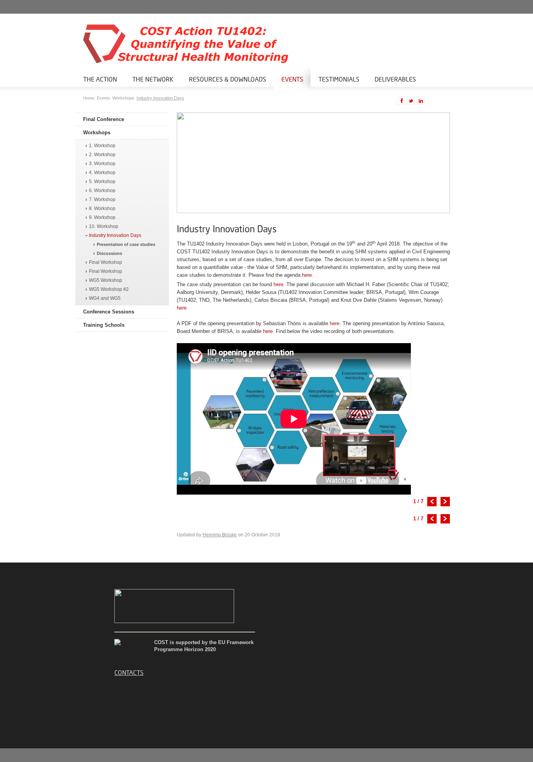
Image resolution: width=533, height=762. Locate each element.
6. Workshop (102, 190)
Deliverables (395, 79)
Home (89, 98)
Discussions (109, 253)
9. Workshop (102, 217)
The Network (153, 79)
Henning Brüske (220, 535)
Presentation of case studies (126, 244)
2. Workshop (102, 154)
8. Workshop (102, 208)
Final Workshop (105, 262)
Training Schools (103, 325)
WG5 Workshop (105, 280)
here (307, 275)
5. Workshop (102, 181)
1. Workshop (102, 145)
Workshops (123, 98)
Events (292, 79)
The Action (100, 79)
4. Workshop (102, 172)
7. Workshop (102, 199)
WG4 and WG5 (105, 298)
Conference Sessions (108, 312)
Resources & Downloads (227, 79)
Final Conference (103, 119)
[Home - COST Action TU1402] (173, 43)
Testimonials (338, 79)
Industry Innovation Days (160, 98)
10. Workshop (103, 226)
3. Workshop (102, 163)
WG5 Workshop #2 (109, 289)
